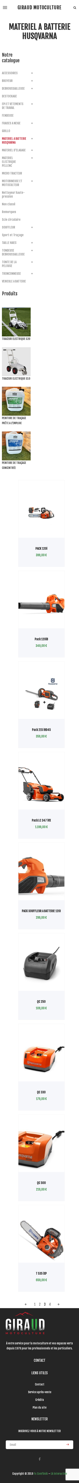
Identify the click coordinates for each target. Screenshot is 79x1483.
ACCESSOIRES (10, 73)
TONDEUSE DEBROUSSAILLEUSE (13, 252)
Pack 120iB (41, 639)
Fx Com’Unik (41, 1473)
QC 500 (41, 1183)
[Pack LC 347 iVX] (41, 785)
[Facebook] (39, 1459)
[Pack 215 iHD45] (41, 694)
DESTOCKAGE (9, 96)
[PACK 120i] (41, 513)
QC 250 (41, 1002)
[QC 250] (41, 966)
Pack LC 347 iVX (41, 820)
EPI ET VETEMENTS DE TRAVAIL (12, 106)
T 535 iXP (41, 1273)
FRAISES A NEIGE (11, 123)
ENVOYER (66, 1444)
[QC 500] (41, 1147)
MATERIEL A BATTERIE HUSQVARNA (14, 140)
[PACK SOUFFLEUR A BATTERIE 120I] (41, 875)
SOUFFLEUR (8, 227)
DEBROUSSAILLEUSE (13, 88)
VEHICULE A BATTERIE (14, 281)
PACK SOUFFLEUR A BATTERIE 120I (41, 911)
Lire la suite (32, 537)
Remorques (9, 212)
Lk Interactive (59, 1473)
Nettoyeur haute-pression (13, 194)
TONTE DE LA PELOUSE (9, 264)
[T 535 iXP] (41, 1238)
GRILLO (6, 131)
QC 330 (41, 1092)
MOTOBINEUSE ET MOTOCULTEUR (12, 183)
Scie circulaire (11, 220)
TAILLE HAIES (9, 243)
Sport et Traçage (13, 235)
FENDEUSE (8, 115)
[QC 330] (41, 1056)
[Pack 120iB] (41, 603)
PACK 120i (41, 548)
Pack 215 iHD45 (41, 730)
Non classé (8, 204)
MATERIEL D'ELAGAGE (14, 150)
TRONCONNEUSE (11, 274)
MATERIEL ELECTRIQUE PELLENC (9, 162)
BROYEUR (7, 81)
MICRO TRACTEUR (12, 173)
